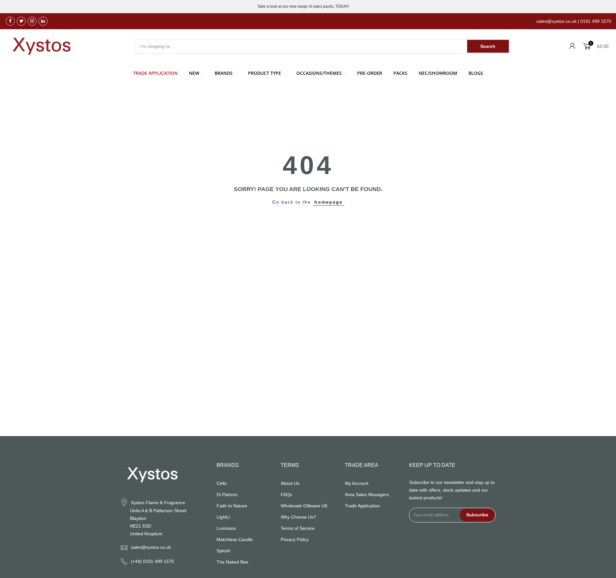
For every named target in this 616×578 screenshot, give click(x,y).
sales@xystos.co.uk (151, 547)
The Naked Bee (232, 562)
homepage (328, 202)
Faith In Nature (232, 505)
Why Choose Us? (298, 517)
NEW (194, 73)
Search (487, 46)
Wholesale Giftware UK (304, 505)
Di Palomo (227, 494)
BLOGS (475, 73)
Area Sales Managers (367, 494)
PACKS (400, 73)
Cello (222, 483)
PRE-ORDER (369, 73)
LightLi (223, 517)
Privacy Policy (295, 539)
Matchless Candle (235, 539)
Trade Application (362, 505)
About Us (290, 483)
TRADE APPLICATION (155, 73)
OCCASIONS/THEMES (319, 73)
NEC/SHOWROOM (438, 73)
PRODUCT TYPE (264, 73)
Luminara (226, 528)
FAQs (286, 494)
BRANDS (224, 73)
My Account (356, 483)
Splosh (223, 550)
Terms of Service (298, 528)
